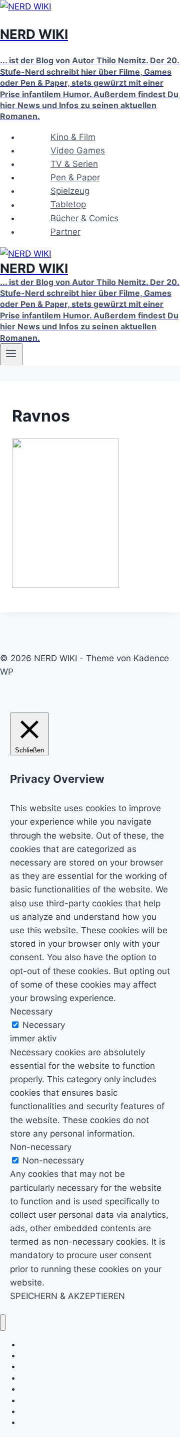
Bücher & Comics (84, 218)
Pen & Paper (75, 177)
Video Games (77, 150)
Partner (65, 232)
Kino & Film (73, 137)
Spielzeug (70, 191)
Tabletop (68, 205)
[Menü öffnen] (11, 354)
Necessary (43, 1025)
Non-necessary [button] (41, 1147)
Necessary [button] (31, 1011)
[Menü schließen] (3, 1322)
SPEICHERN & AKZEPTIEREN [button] (67, 1296)
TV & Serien (74, 164)
